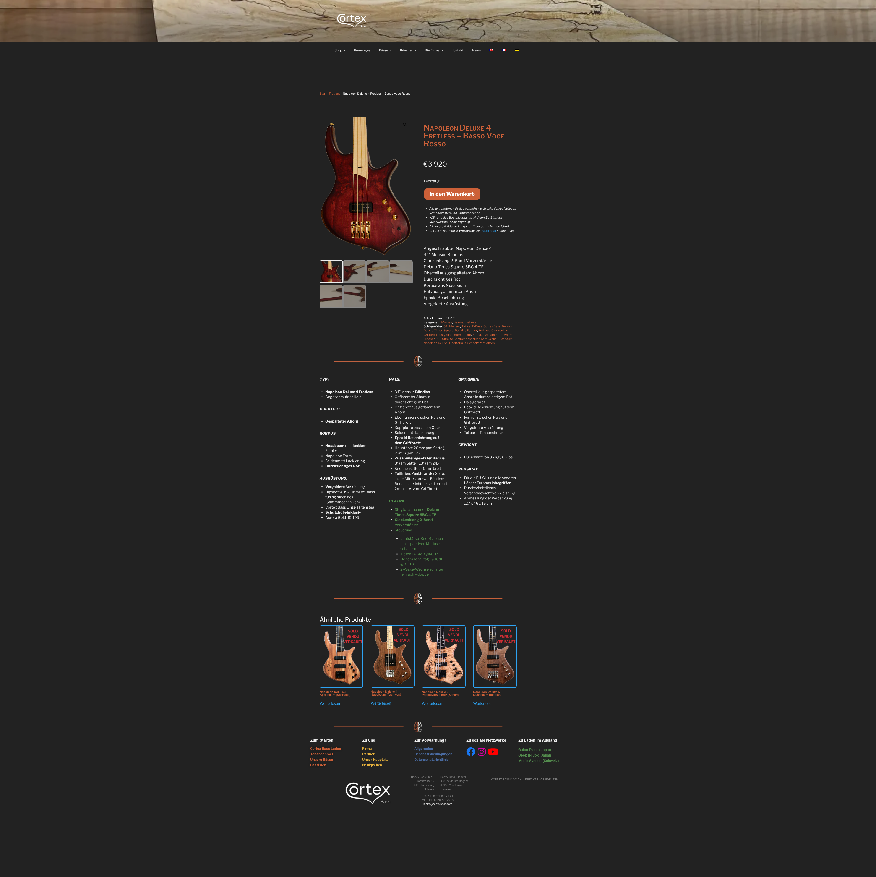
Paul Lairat (488, 230)
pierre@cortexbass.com (437, 804)
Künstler (406, 50)
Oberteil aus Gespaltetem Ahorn (472, 343)
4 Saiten (446, 322)
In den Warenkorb (452, 194)
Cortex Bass (492, 326)
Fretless (334, 93)
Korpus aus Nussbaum (497, 339)
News (476, 50)
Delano (507, 326)
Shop (338, 50)
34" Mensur (452, 326)
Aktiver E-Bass (471, 326)
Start (323, 93)
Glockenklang (501, 330)
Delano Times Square (439, 330)
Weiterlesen (330, 703)
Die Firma (432, 50)
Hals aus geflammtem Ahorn (492, 335)
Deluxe (458, 322)
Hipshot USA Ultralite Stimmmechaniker (452, 339)
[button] (405, 124)
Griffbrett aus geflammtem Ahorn (447, 335)
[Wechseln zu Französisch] (504, 50)
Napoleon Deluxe (436, 343)
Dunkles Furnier (466, 330)
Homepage (362, 50)
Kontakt (457, 50)
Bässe (383, 50)
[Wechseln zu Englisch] (491, 50)
